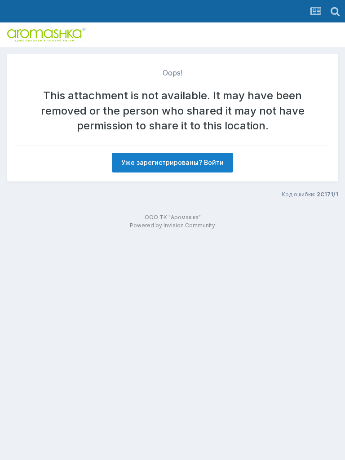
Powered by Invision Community (172, 225)
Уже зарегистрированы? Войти (172, 162)
